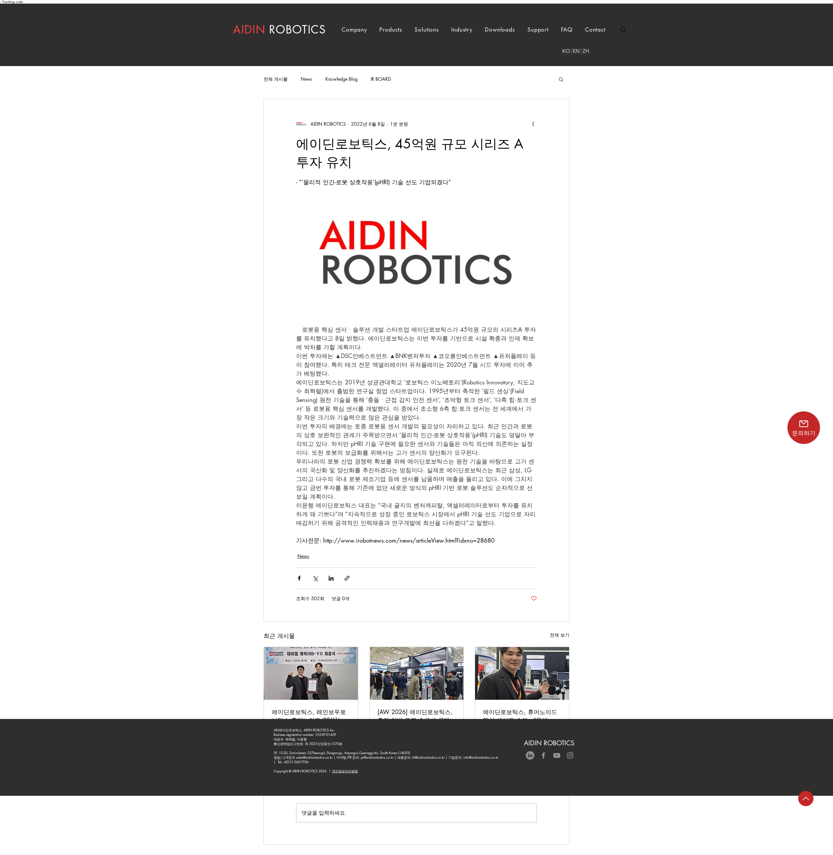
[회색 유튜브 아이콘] (557, 755)
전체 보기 (559, 635)
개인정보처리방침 (345, 770)
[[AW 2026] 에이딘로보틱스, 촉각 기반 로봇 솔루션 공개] (417, 673)
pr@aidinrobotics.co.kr (377, 757)
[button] (354, 29)
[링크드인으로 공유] (331, 578)
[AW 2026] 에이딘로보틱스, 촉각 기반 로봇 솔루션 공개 (415, 716)
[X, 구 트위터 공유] (315, 578)
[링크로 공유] (347, 578)
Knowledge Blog (341, 79)
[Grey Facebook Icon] (543, 755)
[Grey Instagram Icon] (570, 755)
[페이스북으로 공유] (299, 578)
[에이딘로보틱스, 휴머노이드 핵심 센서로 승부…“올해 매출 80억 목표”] (522, 673)
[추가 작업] (533, 124)
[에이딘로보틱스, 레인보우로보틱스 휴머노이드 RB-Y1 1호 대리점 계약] (311, 673)
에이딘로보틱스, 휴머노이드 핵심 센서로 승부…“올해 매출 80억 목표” (520, 716)
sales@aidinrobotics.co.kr (314, 757)
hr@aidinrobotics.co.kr (428, 757)
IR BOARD (381, 79)
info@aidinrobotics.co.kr (480, 757)
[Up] (805, 798)
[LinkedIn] (530, 755)
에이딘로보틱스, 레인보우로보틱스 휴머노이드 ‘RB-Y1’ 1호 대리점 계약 (309, 716)
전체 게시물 (276, 79)
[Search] (623, 29)
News (306, 79)
